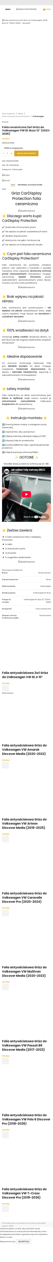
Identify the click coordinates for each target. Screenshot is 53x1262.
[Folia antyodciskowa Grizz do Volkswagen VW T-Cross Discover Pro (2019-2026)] (26, 1162)
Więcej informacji (8, 1241)
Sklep (20, 113)
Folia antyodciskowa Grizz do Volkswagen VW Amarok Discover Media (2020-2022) (24, 749)
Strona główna (8, 113)
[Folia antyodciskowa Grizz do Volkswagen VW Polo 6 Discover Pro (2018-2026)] (26, 1088)
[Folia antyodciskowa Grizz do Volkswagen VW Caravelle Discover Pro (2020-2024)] (26, 866)
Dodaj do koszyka (26, 153)
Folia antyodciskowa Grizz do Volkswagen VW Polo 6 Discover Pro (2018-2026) (26, 1119)
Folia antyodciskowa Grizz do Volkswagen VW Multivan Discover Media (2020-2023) (24, 971)
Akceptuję (23, 1241)
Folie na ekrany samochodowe (15, 116)
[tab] (13, 185)
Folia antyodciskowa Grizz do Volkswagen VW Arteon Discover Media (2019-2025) (24, 823)
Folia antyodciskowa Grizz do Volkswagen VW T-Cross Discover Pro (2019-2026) (24, 1193)
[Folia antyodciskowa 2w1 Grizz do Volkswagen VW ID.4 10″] (26, 646)
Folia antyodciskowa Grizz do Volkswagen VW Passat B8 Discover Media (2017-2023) (24, 1045)
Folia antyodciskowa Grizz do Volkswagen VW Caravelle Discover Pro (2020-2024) (24, 897)
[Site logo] (26, 9)
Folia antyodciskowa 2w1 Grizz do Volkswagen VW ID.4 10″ (25, 675)
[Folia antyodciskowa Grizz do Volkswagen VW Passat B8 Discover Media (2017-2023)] (26, 1014)
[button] (5, 688)
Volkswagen (38, 116)
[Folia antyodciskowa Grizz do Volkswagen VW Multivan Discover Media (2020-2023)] (26, 940)
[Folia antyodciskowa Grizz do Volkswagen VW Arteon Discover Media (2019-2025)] (26, 793)
